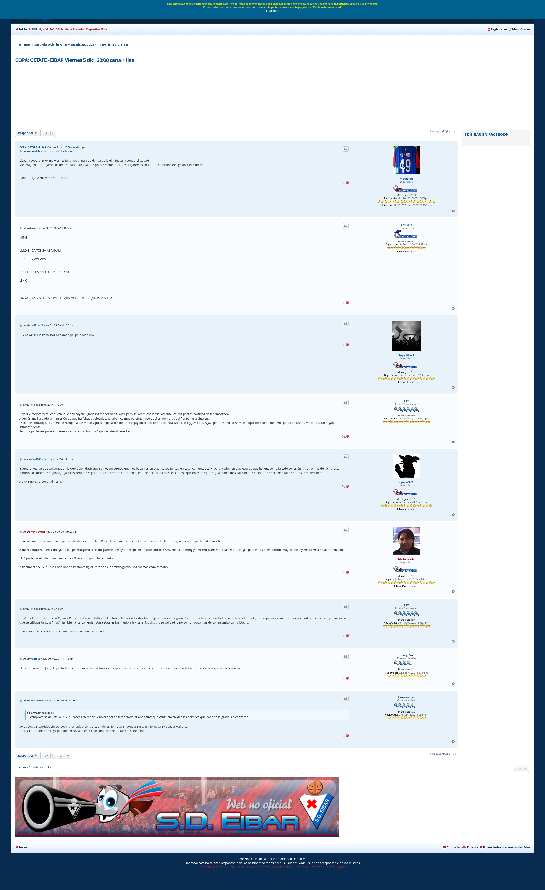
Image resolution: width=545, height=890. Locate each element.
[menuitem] (21, 29)
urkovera (406, 224)
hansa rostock (406, 697)
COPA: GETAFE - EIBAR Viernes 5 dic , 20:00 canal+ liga (74, 59)
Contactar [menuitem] (454, 847)
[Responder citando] (346, 149)
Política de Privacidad (309, 867)
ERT (406, 401)
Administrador (406, 559)
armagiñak (406, 655)
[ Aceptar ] (272, 10)
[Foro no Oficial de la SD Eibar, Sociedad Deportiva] (177, 807)
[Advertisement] (272, 97)
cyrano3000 (406, 482)
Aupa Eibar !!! (406, 355)
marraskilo (406, 178)
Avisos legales (336, 867)
